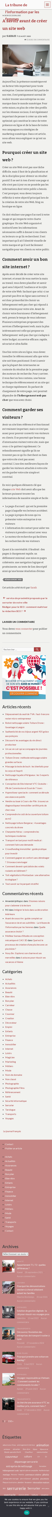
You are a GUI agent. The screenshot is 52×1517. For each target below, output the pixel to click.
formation (42, 1466)
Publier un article (13, 1148)
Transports (10, 1114)
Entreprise (10, 1035)
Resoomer (28, 1482)
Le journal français (12, 1131)
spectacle (9, 1494)
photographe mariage (11, 1479)
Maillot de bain (44, 1470)
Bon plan (9, 1000)
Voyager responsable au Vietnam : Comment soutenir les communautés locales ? (33, 1381)
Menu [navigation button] (47, 4)
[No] (48, 1506)
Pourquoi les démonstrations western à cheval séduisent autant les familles (31, 1289)
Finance (9, 1040)
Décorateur (11, 1022)
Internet (9, 1048)
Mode (8, 1070)
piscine (35, 1478)
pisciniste (44, 1478)
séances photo (23, 1495)
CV (39, 1457)
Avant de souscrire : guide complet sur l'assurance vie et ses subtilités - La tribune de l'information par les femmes (27, 922)
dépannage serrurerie (26, 1461)
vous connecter (23, 628)
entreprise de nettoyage (19, 1466)
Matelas (21, 1474)
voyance (44, 1495)
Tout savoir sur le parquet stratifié (22, 883)
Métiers (9, 1066)
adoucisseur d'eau (9, 1445)
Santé (8, 1096)
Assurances (10, 987)
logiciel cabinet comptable (29, 1470)
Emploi (8, 1026)
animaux (7, 1449)
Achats (8, 979)
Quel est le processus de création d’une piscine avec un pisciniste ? (26, 944)
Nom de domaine (12, 16)
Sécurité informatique (16, 1100)
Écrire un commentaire (38, 40)
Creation (9, 1018)
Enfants (9, 1031)
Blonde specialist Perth (12, 1452)
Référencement (12, 1092)
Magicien (10, 1057)
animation (42, 1445)
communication (42, 1452)
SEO (4, 1488)
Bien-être (10, 996)
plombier (21, 1482)
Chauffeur (29, 1452)
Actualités (10, 983)
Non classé (10, 1079)
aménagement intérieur (26, 1445)
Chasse (8, 1009)
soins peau (45, 1488)
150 (10, 1421)
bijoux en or (44, 1449)
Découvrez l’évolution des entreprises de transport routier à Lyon (33, 1335)
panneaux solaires (33, 1474)
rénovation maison (41, 1482)
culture (28, 1456)
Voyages (9, 1118)
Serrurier (9, 1105)
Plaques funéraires (10, 1482)
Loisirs (8, 1053)
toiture (35, 1495)
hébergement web (13, 580)
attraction (16, 1449)
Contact (9, 1144)
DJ (46, 1457)
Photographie (12, 1083)
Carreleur (10, 1005)
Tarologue (10, 1109)
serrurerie (16, 1488)
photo (45, 1474)
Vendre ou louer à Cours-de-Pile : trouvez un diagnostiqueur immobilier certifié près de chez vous (26, 805)
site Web (16, 489)
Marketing (10, 1061)
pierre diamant (25, 1479)
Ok (26, 1512)
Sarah (11, 36)
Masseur (14, 1474)
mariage (6, 1474)
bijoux (35, 1449)
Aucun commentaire (26, 1276)
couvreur (11, 1456)
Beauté (8, 992)
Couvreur (9, 1013)
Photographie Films (15, 1088)
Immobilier (10, 1044)
